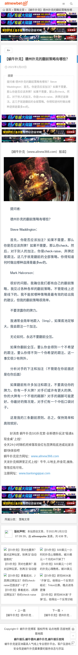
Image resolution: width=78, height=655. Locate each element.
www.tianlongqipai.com (34, 473)
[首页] (73, 629)
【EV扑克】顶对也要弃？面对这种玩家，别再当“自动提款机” (20, 568)
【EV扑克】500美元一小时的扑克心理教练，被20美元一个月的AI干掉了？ (56, 568)
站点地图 (54, 628)
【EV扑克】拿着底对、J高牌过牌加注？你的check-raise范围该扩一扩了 (21, 594)
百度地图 (65, 628)
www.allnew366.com (45, 456)
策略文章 (19, 9)
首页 (8, 9)
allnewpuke (39, 536)
